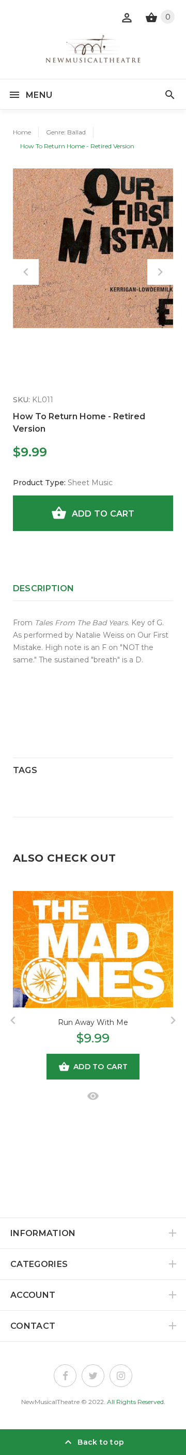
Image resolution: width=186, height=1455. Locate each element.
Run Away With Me (93, 1022)
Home (22, 132)
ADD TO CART (103, 514)
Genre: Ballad (66, 132)
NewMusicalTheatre (50, 1402)
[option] (93, 248)
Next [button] (160, 272)
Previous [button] (26, 272)
